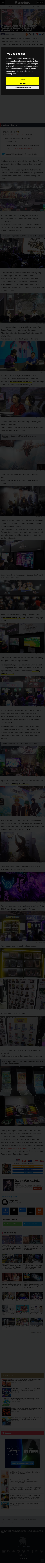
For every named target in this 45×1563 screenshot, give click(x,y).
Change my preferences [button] (22, 87)
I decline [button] (23, 83)
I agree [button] (22, 79)
